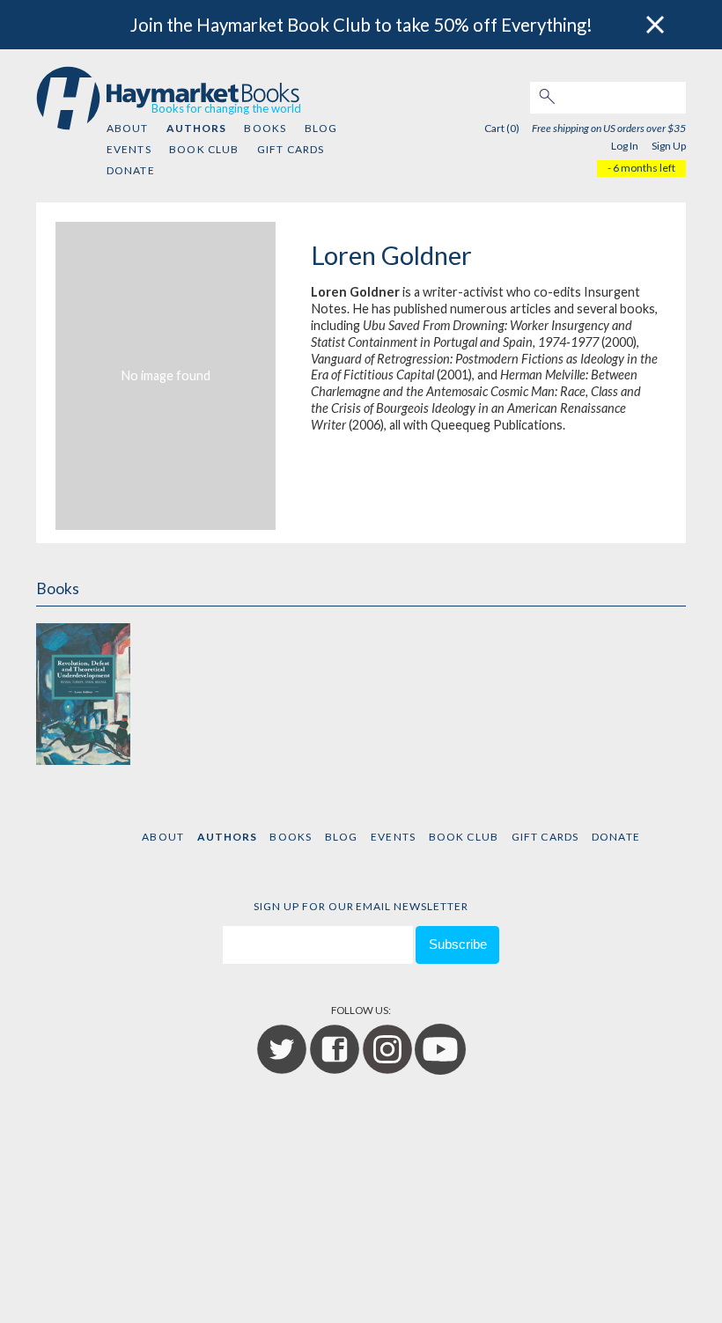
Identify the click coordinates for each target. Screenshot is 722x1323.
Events (129, 149)
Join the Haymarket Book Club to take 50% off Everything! (361, 24)
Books (265, 128)
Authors (196, 128)
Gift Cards (291, 149)
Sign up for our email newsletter (361, 906)
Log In (624, 145)
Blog (321, 128)
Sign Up (669, 145)
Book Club (204, 149)
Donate (131, 170)
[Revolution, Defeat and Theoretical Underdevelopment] (83, 692)
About (128, 128)
